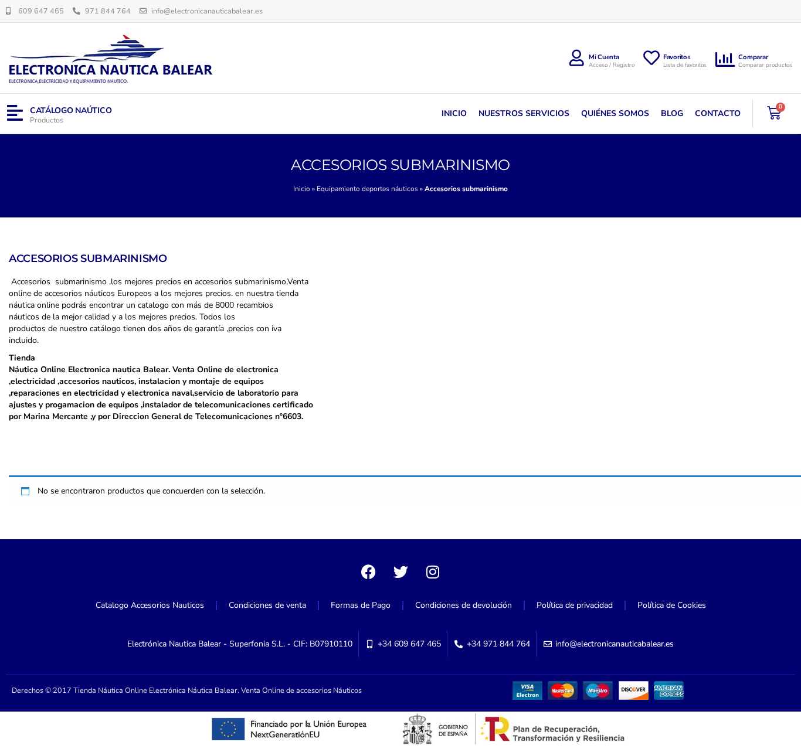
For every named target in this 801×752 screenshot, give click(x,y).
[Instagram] (432, 571)
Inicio (454, 113)
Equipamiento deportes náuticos (367, 188)
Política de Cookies (671, 605)
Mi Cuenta (604, 57)
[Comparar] (725, 60)
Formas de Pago (361, 605)
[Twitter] (400, 571)
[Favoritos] (651, 58)
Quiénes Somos (615, 113)
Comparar (753, 57)
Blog (672, 113)
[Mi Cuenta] (577, 58)
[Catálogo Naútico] (15, 113)
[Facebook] (368, 571)
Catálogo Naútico (71, 110)
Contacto (718, 113)
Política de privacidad (575, 605)
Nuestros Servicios (523, 113)
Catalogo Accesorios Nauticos (150, 605)
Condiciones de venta (267, 605)
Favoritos (677, 57)
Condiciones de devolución (463, 605)
